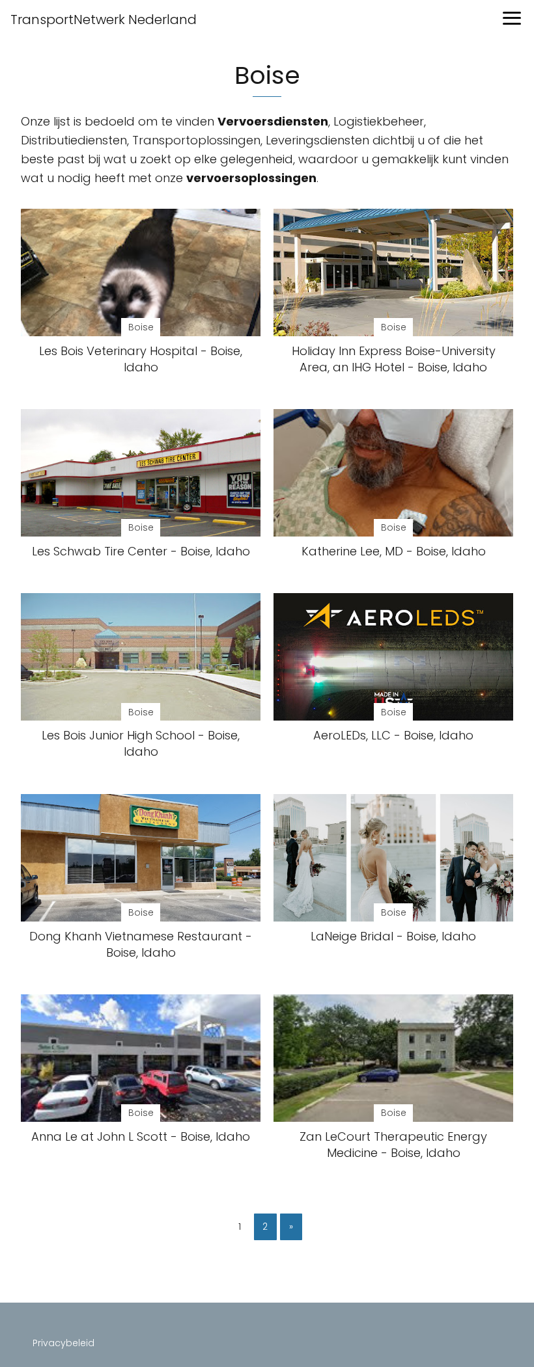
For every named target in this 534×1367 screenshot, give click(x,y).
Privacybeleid (63, 1342)
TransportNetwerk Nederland (103, 19)
